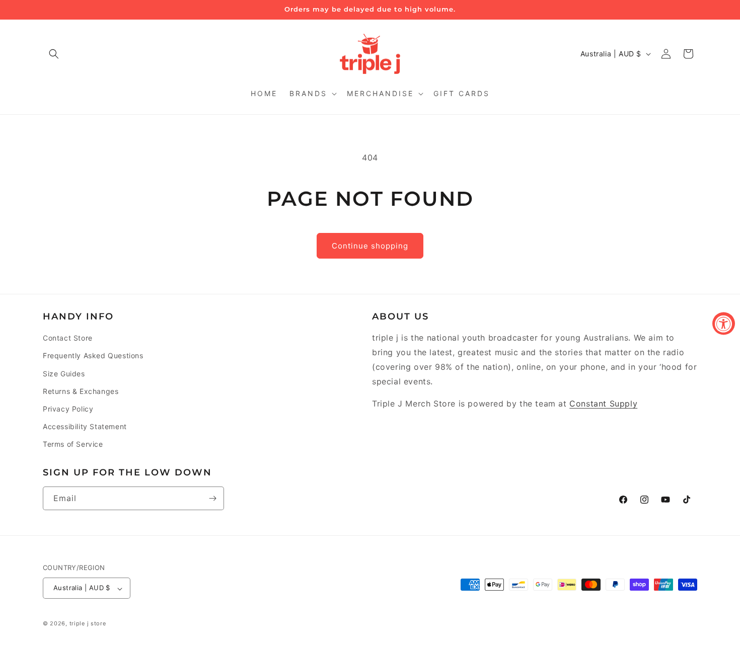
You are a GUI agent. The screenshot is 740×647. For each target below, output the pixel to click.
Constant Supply (603, 404)
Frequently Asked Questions (93, 356)
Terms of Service (73, 444)
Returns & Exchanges (80, 391)
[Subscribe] (212, 498)
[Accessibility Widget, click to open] (723, 323)
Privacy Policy (68, 409)
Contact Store (68, 338)
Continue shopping (370, 246)
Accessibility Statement (85, 427)
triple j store (87, 623)
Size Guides (64, 373)
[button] (54, 54)
